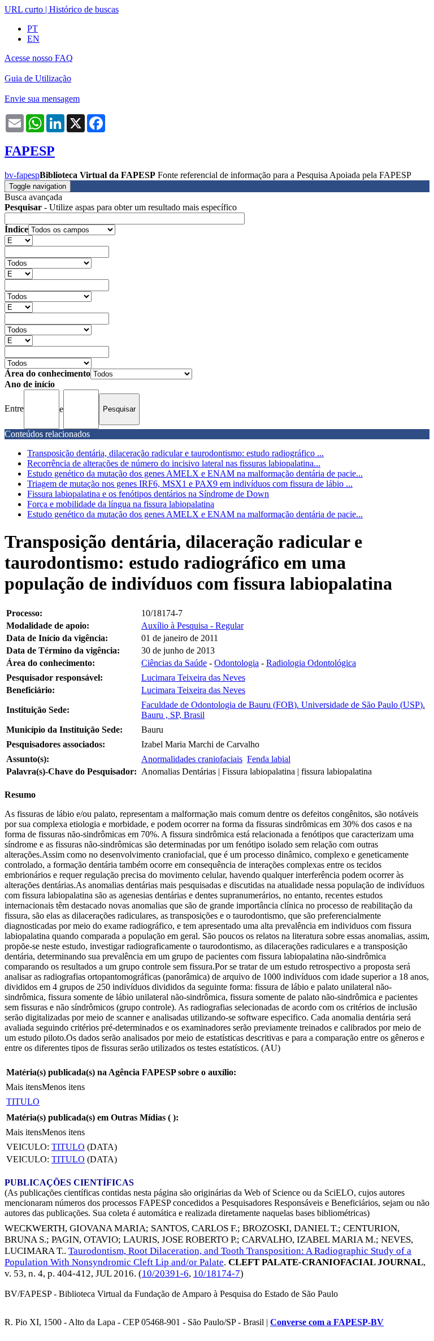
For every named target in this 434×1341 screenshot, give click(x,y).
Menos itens (63, 1087)
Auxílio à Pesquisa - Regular (192, 625)
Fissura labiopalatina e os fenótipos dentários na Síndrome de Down (148, 494)
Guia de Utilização (38, 78)
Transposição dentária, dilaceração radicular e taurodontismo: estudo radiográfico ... (175, 453)
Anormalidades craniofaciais (191, 759)
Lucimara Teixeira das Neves (193, 677)
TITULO (23, 1101)
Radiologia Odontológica (311, 663)
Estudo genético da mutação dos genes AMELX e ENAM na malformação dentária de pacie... (195, 473)
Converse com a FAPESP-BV (327, 1322)
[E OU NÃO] (19, 240)
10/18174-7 (216, 1273)
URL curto (24, 9)
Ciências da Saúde (174, 663)
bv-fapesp (22, 175)
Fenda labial (268, 759)
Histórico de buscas (84, 9)
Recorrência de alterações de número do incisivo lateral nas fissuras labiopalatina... (173, 463)
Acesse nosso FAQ (39, 58)
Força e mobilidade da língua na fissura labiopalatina (120, 504)
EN (33, 39)
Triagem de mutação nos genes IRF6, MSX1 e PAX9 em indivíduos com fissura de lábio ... (190, 483)
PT (32, 28)
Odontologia (236, 663)
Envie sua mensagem (42, 98)
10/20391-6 (165, 1273)
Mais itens (24, 1087)
